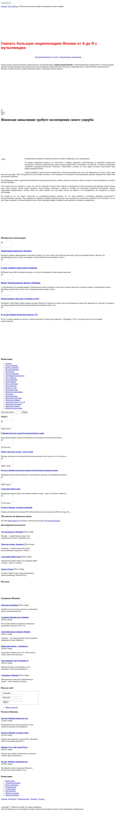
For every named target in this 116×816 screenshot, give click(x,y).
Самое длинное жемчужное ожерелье (19, 268)
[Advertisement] (58, 23)
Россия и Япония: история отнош (15, 733)
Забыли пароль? (11, 707)
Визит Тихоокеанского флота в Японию (20, 283)
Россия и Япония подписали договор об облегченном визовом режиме (29, 470)
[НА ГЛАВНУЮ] (2, 3)
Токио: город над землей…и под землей (17, 452)
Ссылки (41, 799)
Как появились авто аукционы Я (14, 661)
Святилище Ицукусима (10, 489)
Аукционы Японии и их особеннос (15, 617)
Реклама (34, 799)
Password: (6, 697)
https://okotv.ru (13, 521)
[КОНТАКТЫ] (7, 3)
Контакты (12, 799)
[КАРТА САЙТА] (4, 3)
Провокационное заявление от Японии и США (20, 299)
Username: (6, 693)
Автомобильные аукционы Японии (15, 632)
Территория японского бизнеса (16, 251)
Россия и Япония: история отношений (16, 507)
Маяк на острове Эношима (12, 544)
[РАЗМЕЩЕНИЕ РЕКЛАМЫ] (9, 3)
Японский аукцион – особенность (14, 646)
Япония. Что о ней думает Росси (14, 747)
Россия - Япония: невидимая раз (14, 762)
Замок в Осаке (7, 569)
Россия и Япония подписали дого (14, 718)
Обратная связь (23, 799)
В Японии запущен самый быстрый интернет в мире (22, 433)
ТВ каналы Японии (52, 521)
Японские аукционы (9, 605)
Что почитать (13, 6)
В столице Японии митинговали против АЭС (19, 315)
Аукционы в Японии (9, 675)
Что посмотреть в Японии (11, 532)
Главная (4, 6)
